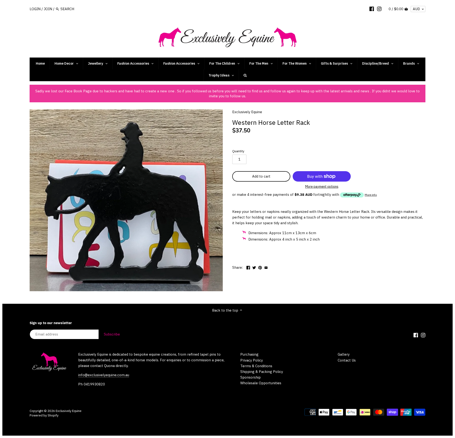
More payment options (321, 186)
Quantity (238, 151)
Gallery (344, 354)
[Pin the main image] (260, 267)
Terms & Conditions (256, 366)
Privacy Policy (251, 360)
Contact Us (347, 360)
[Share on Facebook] (248, 267)
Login (35, 9)
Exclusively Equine (247, 112)
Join (48, 9)
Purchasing (249, 354)
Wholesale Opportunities (260, 383)
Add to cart (261, 176)
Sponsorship (250, 377)
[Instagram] (379, 8)
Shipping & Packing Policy (261, 371)
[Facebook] (371, 8)
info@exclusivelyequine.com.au (103, 375)
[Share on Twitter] (254, 267)
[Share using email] (266, 267)
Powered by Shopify (44, 415)
